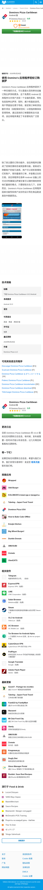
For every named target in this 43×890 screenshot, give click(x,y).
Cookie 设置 (27, 876)
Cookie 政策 (27, 859)
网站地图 (5, 867)
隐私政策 (26, 863)
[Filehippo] (8, 2)
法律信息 (26, 867)
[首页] (3, 8)
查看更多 (21, 840)
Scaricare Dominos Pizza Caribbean (17, 370)
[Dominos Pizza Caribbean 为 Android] (4, 16)
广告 (4, 863)
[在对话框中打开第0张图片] (12, 220)
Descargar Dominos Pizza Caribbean (17, 366)
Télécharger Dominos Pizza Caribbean (18, 392)
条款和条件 (27, 854)
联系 (4, 859)
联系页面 (35, 462)
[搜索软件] (36, 2)
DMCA (25, 872)
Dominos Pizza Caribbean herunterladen (18, 384)
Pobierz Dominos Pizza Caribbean (16, 380)
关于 (4, 854)
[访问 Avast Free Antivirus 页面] (21, 26)
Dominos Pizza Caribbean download (17, 388)
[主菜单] (40, 2)
